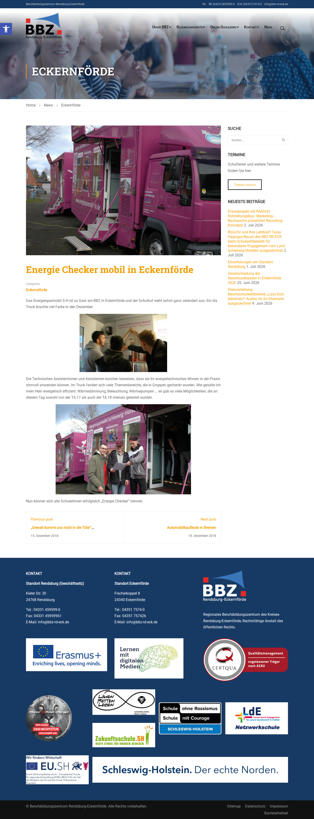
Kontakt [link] (250, 27)
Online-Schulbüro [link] (223, 27)
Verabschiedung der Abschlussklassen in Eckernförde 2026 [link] (254, 278)
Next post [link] (208, 519)
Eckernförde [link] (70, 105)
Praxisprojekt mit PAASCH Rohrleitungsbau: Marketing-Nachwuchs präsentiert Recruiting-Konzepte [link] (255, 218)
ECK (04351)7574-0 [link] (249, 4)
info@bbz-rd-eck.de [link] (276, 4)
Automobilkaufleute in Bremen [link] (191, 527)
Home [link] (31, 105)
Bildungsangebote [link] (190, 27)
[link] (6, 29)
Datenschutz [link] (255, 806)
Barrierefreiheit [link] (276, 813)
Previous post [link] (42, 519)
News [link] (268, 27)
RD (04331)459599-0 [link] (222, 4)
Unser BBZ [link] (160, 27)
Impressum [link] (279, 806)
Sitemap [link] (234, 806)
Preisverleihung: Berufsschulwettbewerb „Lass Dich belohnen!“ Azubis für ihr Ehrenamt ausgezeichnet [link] (256, 296)
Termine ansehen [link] (245, 184)
